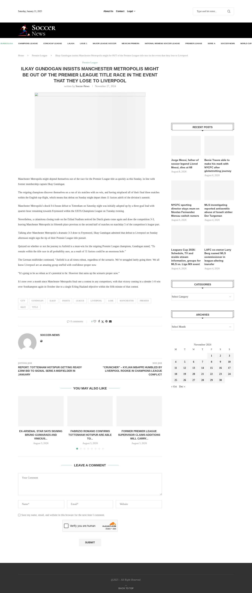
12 (184, 368)
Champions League (28, 43)
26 (184, 380)
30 (220, 380)
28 (202, 380)
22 (211, 374)
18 (176, 374)
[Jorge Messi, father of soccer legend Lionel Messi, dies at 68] (186, 146)
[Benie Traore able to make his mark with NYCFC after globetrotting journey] (219, 146)
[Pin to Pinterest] (106, 321)
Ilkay (53, 301)
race (23, 307)
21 (202, 374)
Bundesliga (7, 43)
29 (211, 380)
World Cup (246, 43)
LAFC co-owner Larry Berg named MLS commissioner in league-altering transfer (217, 257)
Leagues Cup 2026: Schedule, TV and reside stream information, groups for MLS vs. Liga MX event (186, 257)
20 (193, 374)
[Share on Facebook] (99, 321)
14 (202, 368)
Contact (120, 11)
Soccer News (228, 43)
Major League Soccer (104, 43)
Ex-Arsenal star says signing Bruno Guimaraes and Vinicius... (40, 435)
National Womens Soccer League (162, 43)
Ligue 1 (83, 43)
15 (211, 368)
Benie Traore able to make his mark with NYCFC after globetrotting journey (217, 165)
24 (229, 374)
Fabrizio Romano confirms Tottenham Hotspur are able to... (90, 435)
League (80, 301)
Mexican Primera (130, 43)
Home (21, 55)
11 (176, 368)
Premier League (193, 43)
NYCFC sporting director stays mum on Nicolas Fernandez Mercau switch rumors (185, 210)
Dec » (182, 386)
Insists (66, 301)
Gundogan (37, 301)
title (35, 307)
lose (110, 301)
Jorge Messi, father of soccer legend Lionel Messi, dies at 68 (185, 164)
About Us (108, 11)
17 (229, 368)
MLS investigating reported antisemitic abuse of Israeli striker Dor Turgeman (218, 210)
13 (193, 368)
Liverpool (96, 301)
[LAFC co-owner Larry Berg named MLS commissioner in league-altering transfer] (219, 235)
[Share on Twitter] (102, 321)
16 (220, 368)
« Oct (174, 386)
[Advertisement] (191, 29)
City (22, 301)
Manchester (127, 301)
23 (220, 374)
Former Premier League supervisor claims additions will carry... (139, 435)
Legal (130, 11)
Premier (144, 301)
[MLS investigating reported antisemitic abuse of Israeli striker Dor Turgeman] (219, 190)
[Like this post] (95, 321)
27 (193, 380)
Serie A (211, 43)
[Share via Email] (110, 321)
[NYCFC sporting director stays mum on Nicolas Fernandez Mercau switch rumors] (186, 190)
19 (184, 374)
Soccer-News (82, 86)
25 (176, 380)
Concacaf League (52, 43)
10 (229, 361)
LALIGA (71, 43)
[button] (23, 423)
